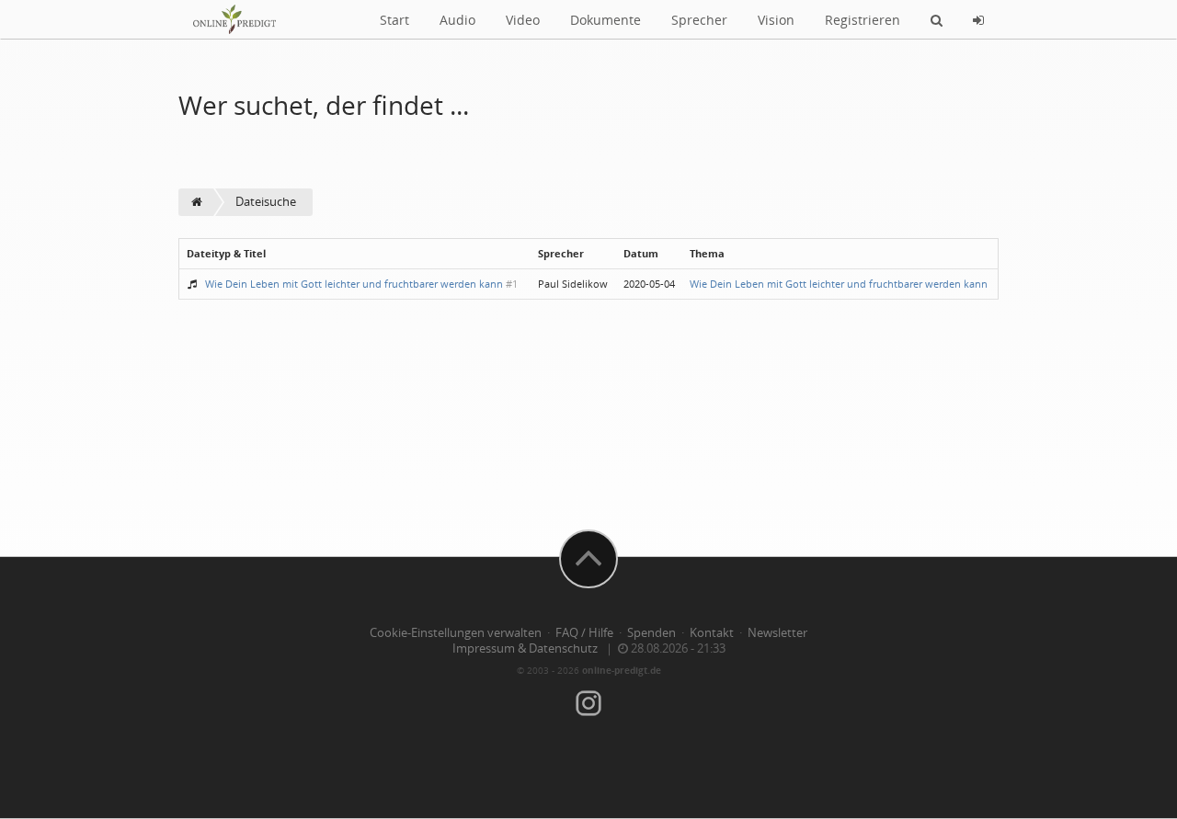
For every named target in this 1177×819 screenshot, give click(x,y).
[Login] (978, 19)
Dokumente (605, 19)
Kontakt (712, 633)
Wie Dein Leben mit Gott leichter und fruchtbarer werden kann (354, 283)
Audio (457, 19)
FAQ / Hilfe (584, 633)
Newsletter (777, 633)
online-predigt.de (621, 670)
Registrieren (862, 19)
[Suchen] (936, 19)
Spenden (651, 633)
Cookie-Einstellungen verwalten (456, 633)
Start (394, 19)
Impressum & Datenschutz (525, 648)
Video (523, 19)
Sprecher (699, 19)
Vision (776, 19)
